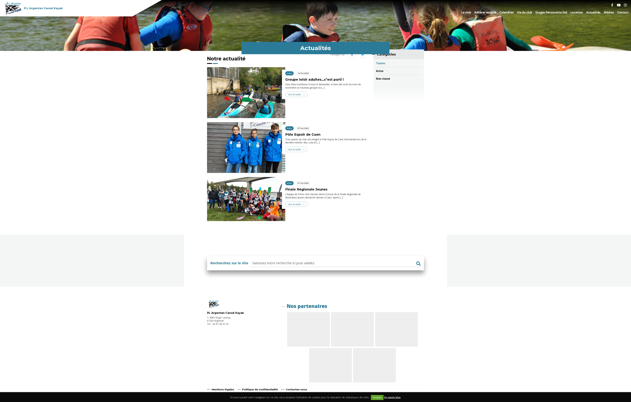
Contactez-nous (296, 389)
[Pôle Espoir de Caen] (246, 147)
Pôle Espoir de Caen (302, 134)
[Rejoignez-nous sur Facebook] (612, 5)
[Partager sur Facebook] (352, 54)
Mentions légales (223, 389)
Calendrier (506, 12)
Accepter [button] (377, 397)
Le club (466, 12)
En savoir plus (392, 397)
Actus (379, 71)
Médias (609, 12)
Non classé (383, 78)
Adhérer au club (485, 12)
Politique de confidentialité (260, 389)
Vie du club (524, 12)
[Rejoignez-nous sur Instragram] (625, 5)
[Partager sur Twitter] (363, 54)
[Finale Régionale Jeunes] (246, 202)
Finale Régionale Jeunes (306, 189)
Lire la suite (294, 94)
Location (576, 12)
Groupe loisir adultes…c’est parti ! (314, 79)
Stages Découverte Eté (551, 12)
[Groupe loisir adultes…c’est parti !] (246, 92)
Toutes (380, 63)
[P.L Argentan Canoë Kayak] (213, 307)
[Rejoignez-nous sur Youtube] (618, 5)
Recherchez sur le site (229, 263)
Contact (623, 12)
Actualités (593, 12)
